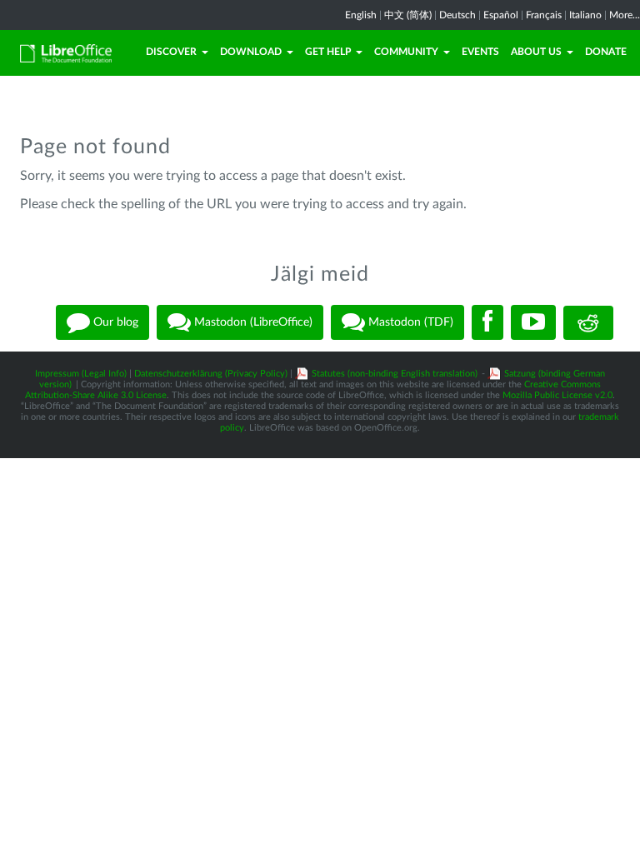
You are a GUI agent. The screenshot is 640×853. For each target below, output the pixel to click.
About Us (536, 52)
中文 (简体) (408, 15)
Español (500, 15)
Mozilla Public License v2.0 (557, 395)
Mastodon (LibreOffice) (251, 322)
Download (251, 52)
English (361, 15)
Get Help (328, 52)
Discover (171, 52)
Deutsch (457, 15)
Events (480, 52)
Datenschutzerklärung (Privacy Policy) (211, 373)
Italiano (585, 15)
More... (624, 15)
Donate (606, 52)
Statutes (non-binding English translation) (395, 373)
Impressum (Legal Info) (81, 373)
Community (406, 52)
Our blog (114, 322)
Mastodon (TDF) (409, 322)
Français (544, 15)
